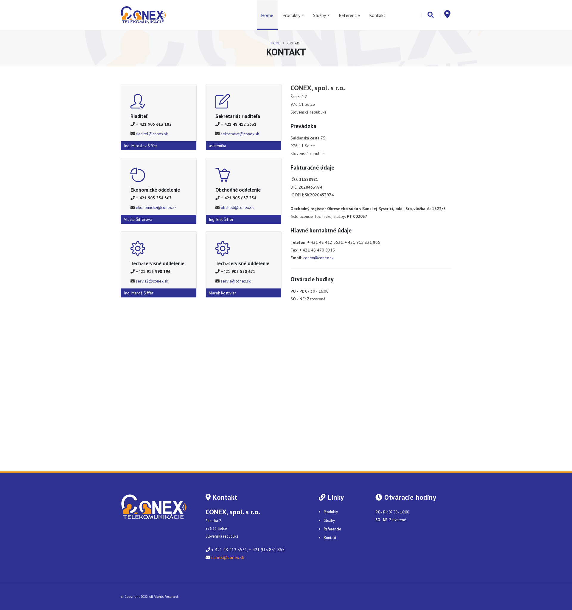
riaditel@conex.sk (152, 133)
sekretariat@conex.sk (240, 133)
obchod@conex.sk (237, 207)
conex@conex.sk (318, 257)
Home (267, 15)
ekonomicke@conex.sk (156, 207)
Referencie (349, 15)
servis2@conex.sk (152, 281)
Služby (319, 15)
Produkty (291, 15)
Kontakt (377, 15)
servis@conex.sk (236, 281)
